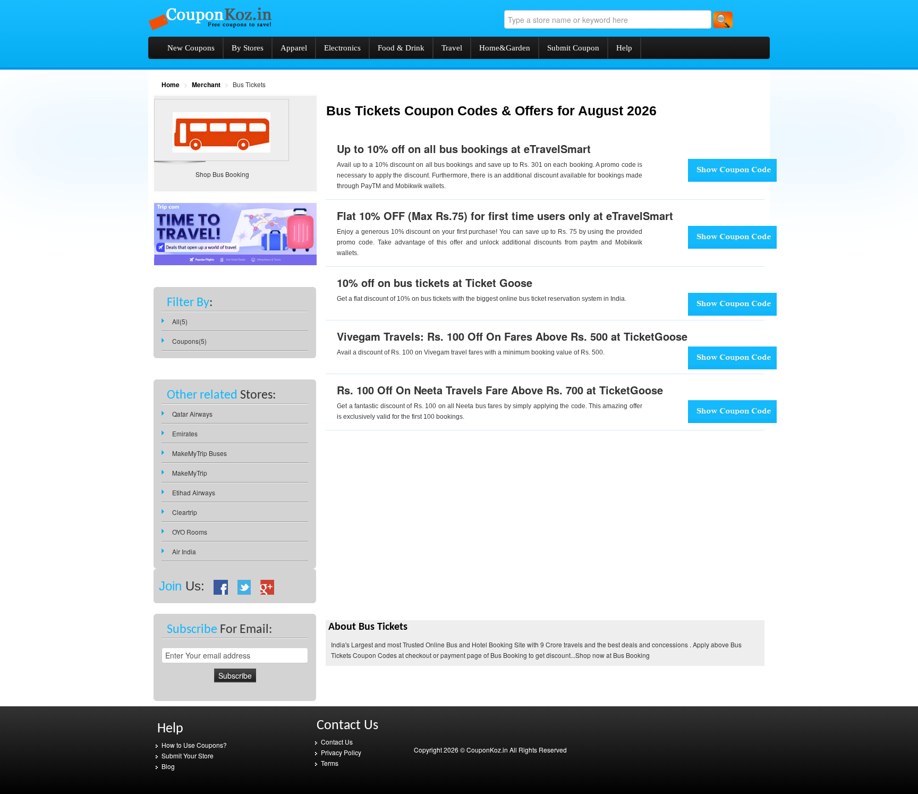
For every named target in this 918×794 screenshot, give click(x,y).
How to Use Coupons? (194, 744)
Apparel (293, 48)
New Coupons (191, 48)
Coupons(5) (189, 340)
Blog (168, 766)
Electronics (342, 48)
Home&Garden (504, 48)
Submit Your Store (188, 755)
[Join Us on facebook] (221, 586)
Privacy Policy (341, 752)
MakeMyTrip (189, 472)
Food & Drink (401, 48)
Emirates (185, 433)
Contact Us (337, 741)
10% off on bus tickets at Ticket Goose (434, 282)
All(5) (180, 321)
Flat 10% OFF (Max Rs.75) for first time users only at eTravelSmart (505, 215)
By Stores (248, 48)
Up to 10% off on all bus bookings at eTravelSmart (464, 148)
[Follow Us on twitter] (244, 586)
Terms (329, 762)
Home (171, 84)
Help (624, 48)
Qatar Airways (192, 413)
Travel (451, 48)
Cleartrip (184, 512)
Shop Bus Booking (222, 174)
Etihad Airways (193, 492)
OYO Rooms (189, 531)
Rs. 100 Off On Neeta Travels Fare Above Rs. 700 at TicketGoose (500, 390)
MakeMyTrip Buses (199, 453)
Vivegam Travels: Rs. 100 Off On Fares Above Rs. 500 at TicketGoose (512, 336)
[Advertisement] (415, 543)
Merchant (206, 84)
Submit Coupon (573, 48)
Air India (184, 551)
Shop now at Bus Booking (612, 655)
